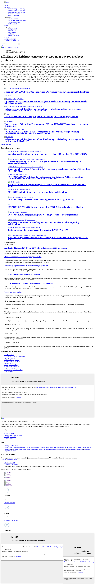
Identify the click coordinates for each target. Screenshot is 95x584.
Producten (7, 7)
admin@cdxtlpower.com (11, 464)
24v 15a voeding (9, 363)
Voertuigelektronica (14, 22)
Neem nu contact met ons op (9, 459)
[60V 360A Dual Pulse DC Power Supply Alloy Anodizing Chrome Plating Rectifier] (22, 220)
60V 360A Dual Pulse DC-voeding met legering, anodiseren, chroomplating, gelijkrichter (44, 223)
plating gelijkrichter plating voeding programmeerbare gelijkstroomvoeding (44, 449)
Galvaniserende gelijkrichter (75, 449)
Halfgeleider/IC (12, 24)
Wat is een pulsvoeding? (13, 292)
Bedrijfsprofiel (12, 29)
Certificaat (11, 34)
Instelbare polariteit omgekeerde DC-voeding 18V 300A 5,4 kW (38, 230)
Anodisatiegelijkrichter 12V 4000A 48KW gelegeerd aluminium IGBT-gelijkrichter (35, 248)
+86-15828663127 (9, 463)
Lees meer (7, 96)
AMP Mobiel (14, 446)
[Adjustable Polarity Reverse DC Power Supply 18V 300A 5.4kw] (24, 227)
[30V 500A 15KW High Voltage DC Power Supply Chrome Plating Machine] (18, 212)
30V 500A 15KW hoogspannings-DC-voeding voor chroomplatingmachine (43, 215)
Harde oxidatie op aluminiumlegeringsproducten (22, 257)
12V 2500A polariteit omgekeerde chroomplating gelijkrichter (37, 192)
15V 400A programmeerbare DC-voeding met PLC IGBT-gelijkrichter (41, 199)
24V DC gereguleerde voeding (13, 370)
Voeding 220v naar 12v (11, 358)
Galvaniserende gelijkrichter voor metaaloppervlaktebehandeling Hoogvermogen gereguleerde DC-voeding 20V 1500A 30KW (43, 110)
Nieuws (6, 37)
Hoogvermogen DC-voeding (16, 12)
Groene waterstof (13, 19)
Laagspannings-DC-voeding (16, 10)
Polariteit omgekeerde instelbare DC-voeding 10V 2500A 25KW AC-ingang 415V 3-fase (48, 238)
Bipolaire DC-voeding (14, 14)
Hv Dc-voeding (9, 355)
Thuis (6, 5)
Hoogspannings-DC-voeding (16, 9)
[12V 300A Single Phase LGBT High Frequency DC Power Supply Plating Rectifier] (6, 114)
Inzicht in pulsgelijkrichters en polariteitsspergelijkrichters (26, 266)
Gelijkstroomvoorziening (11, 366)
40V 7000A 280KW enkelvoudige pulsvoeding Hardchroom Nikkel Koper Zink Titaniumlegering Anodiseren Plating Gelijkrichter (45, 178)
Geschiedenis (12, 32)
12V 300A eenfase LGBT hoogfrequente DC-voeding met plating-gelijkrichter (41, 116)
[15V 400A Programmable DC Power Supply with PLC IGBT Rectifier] (21, 197)
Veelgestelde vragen (10, 39)
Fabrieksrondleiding (14, 35)
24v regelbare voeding (11, 365)
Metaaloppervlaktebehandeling (17, 20)
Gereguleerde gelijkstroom (12, 361)
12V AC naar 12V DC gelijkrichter (14, 356)
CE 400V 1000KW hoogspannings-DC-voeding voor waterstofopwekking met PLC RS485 (47, 185)
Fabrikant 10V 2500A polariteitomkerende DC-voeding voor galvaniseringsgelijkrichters (46, 92)
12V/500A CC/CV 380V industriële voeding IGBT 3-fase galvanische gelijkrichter (47, 207)
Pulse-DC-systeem (13, 15)
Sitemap (6, 446)
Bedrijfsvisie (11, 30)
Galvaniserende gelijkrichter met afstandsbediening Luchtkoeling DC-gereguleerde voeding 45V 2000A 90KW (44, 140)
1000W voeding (9, 371)
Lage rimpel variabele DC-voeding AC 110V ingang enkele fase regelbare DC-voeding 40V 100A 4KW (49, 170)
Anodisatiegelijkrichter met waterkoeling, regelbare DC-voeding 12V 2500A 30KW (47, 154)
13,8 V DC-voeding (10, 368)
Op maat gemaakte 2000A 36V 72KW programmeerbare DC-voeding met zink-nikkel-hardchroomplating (45, 102)
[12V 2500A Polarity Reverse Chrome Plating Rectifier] (19, 189)
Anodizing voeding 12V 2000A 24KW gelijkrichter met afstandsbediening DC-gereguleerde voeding (45, 162)
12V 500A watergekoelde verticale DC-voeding (22, 274)
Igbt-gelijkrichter (17, 449)
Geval (6, 25)
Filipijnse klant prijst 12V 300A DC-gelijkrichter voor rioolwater (28, 283)
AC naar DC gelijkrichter (11, 360)
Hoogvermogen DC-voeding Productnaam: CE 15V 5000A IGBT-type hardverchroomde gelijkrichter (46, 125)
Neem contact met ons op (11, 40)
